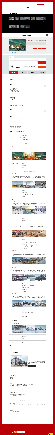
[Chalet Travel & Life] (27, 7)
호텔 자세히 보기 (32, 366)
